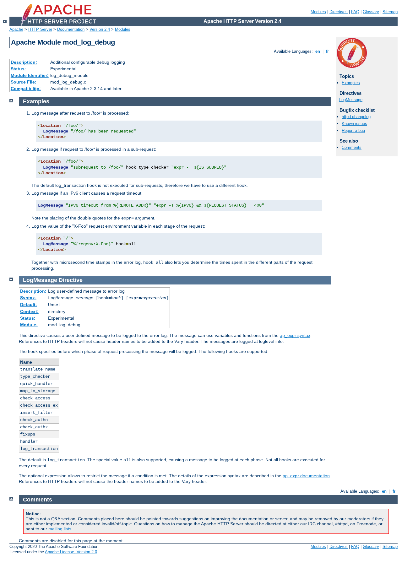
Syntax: (28, 297)
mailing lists (59, 528)
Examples (351, 82)
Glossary (371, 11)
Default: (28, 304)
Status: (18, 68)
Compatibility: (26, 88)
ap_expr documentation (306, 475)
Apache (16, 29)
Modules (318, 11)
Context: (29, 311)
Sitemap (390, 11)
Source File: (23, 81)
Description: (24, 62)
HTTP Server (40, 29)
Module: (29, 324)
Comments (351, 147)
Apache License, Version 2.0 (71, 551)
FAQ (355, 11)
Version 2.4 (100, 29)
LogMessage (350, 99)
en (317, 51)
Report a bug (353, 130)
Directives (338, 11)
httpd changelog (356, 116)
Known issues (354, 123)
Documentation (70, 29)
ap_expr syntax (295, 335)
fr (327, 51)
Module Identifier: (30, 75)
